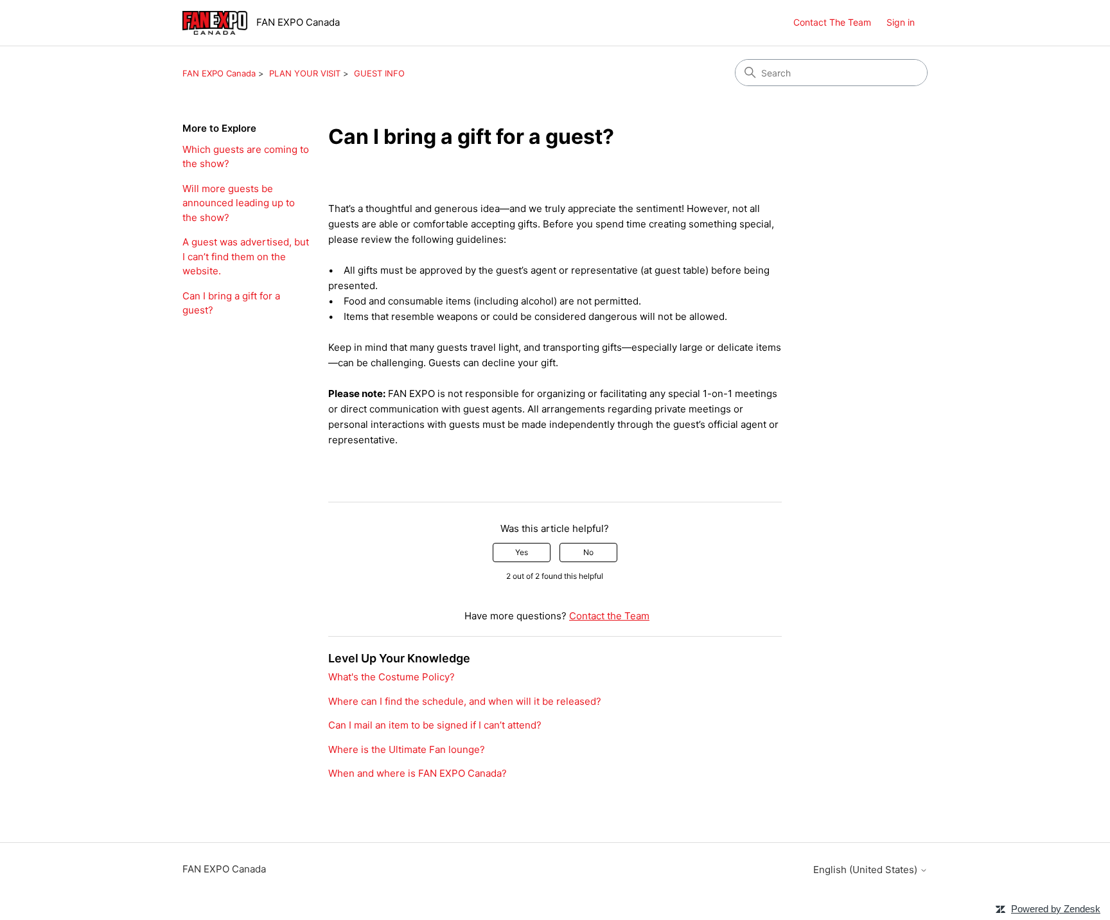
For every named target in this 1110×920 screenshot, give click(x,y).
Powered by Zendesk (1055, 908)
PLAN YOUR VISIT (304, 73)
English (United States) (866, 869)
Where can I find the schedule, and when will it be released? (464, 701)
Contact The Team (832, 22)
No (588, 552)
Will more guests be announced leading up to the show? (238, 203)
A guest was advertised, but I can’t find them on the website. (245, 256)
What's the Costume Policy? (391, 677)
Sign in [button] (900, 22)
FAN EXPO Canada (219, 73)
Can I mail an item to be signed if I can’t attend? (435, 725)
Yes (521, 552)
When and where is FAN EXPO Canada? (417, 773)
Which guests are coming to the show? (245, 156)
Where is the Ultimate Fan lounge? (406, 749)
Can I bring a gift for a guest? (231, 303)
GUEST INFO (379, 73)
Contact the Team (609, 616)
